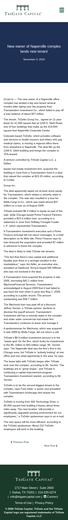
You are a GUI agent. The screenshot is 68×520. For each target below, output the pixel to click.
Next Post (50, 445)
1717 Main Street (25, 487)
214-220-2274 (47, 492)
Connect (52, 496)
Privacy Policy (44, 502)
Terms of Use (23, 502)
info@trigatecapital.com (25, 496)
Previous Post (20, 442)
